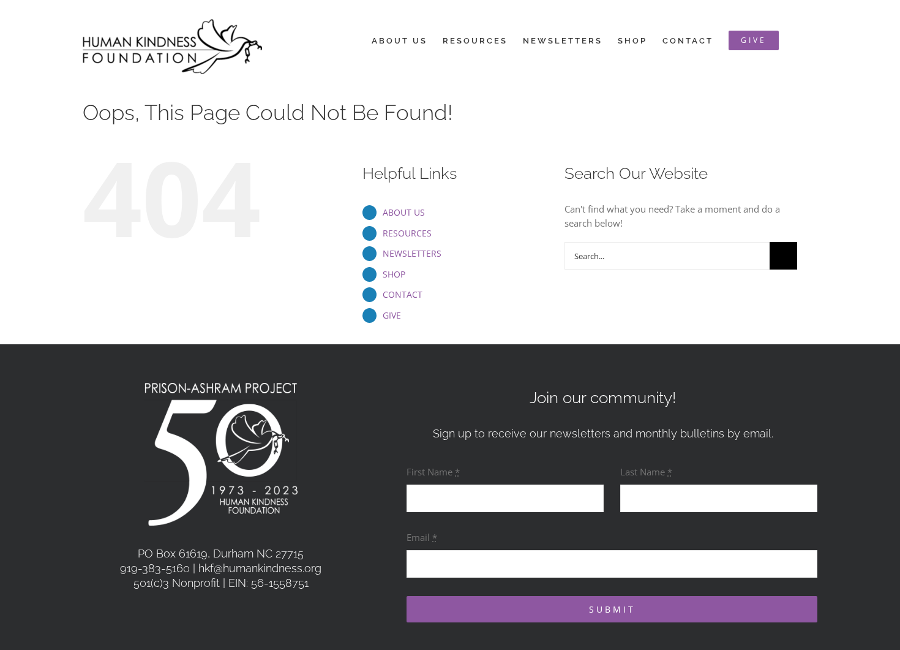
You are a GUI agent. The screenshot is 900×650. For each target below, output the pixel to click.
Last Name (646, 472)
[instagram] (234, 614)
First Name (433, 472)
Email (422, 537)
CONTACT (402, 294)
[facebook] (208, 614)
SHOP (394, 274)
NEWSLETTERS (412, 253)
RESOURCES (407, 233)
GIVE (392, 315)
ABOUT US (404, 212)
